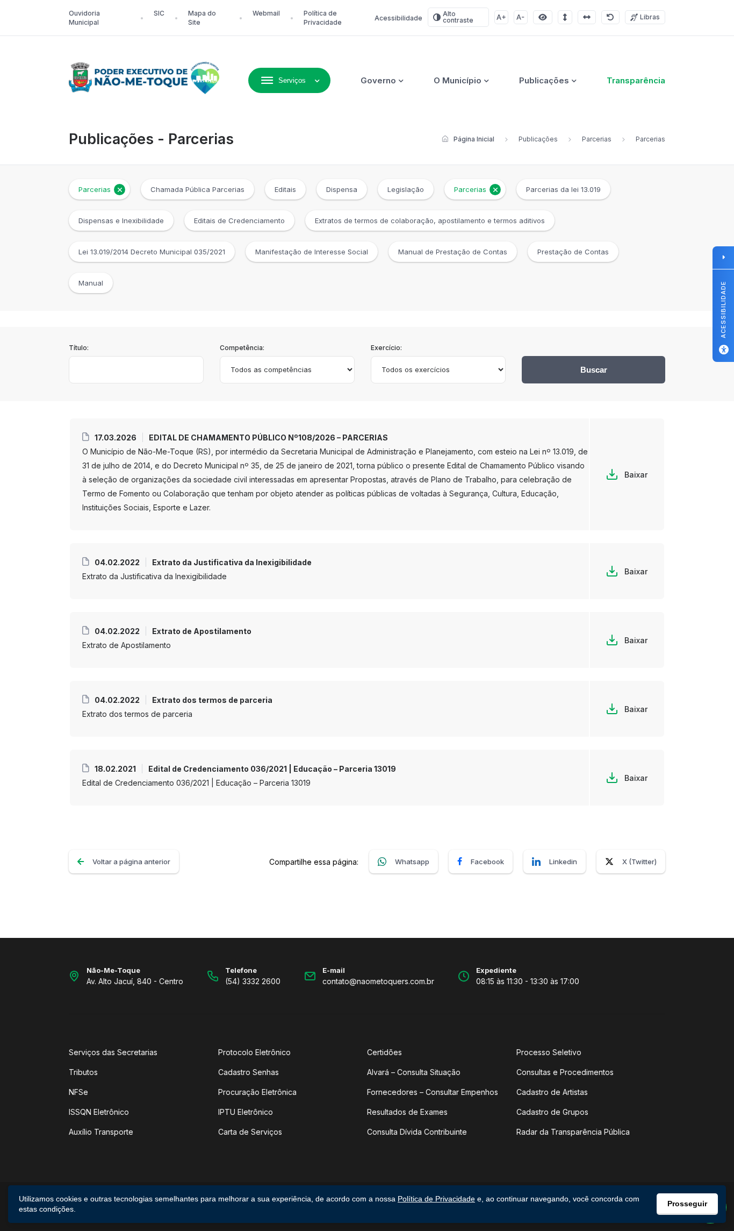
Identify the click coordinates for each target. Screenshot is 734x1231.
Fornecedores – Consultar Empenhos (432, 1092)
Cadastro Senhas (248, 1072)
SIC (159, 13)
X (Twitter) (639, 861)
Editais (285, 189)
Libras (650, 17)
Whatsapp (412, 861)
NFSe (78, 1092)
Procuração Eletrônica (257, 1092)
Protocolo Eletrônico (254, 1052)
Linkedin (563, 861)
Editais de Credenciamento (239, 220)
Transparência (636, 80)
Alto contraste (458, 17)
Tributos (83, 1072)
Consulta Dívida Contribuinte (417, 1131)
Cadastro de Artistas (552, 1092)
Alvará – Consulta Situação (413, 1072)
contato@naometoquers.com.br (378, 981)
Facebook (487, 861)
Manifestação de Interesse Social (311, 251)
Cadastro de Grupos (552, 1111)
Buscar (593, 369)
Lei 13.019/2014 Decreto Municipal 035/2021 (151, 251)
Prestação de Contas (573, 251)
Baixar (635, 474)
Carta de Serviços (250, 1131)
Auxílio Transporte (101, 1131)
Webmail (266, 13)
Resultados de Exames (407, 1111)
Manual (90, 283)
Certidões (384, 1052)
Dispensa (341, 189)
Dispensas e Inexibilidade (121, 220)
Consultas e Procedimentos (565, 1072)
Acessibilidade (398, 18)
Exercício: (386, 348)
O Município (457, 80)
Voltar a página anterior (131, 861)
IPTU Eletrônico (245, 1111)
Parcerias (596, 139)
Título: (79, 348)
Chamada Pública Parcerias (197, 189)
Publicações (544, 80)
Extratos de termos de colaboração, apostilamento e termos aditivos (430, 220)
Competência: (242, 348)
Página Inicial (474, 139)
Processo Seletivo (548, 1052)
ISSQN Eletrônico (99, 1111)
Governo (378, 80)
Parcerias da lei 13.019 (563, 189)
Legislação (405, 189)
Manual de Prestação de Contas (452, 251)
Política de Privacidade (436, 1198)
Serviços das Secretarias (113, 1052)
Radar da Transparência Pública (573, 1131)
